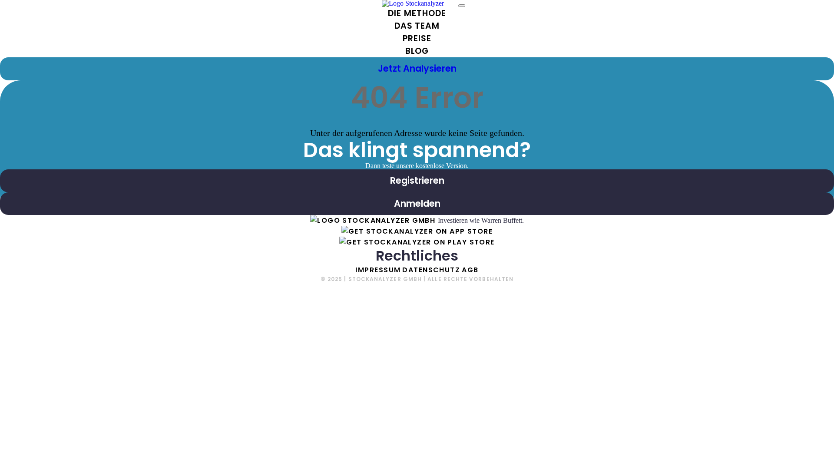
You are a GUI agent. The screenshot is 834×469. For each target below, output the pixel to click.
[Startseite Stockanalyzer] (374, 220)
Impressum (377, 270)
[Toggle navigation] (461, 5)
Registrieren (417, 180)
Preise (417, 38)
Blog (417, 51)
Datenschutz (431, 270)
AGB (470, 270)
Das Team (417, 26)
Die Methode (417, 13)
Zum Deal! (786, 452)
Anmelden (417, 203)
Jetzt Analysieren (417, 68)
